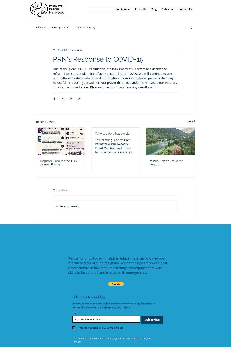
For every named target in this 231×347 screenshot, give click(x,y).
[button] (190, 27)
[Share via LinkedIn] (71, 98)
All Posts (40, 27)
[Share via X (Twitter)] (62, 98)
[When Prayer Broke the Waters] (170, 141)
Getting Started (61, 27)
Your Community (85, 27)
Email (76, 313)
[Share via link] (79, 98)
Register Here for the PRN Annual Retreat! (58, 162)
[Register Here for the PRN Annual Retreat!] (60, 141)
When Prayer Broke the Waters (167, 162)
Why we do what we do (112, 133)
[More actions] (176, 50)
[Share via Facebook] (54, 98)
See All (191, 121)
